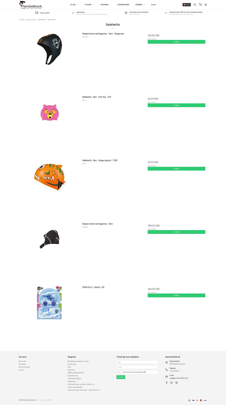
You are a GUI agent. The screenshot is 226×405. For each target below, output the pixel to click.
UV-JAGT (73, 5)
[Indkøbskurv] (200, 4)
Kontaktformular (73, 376)
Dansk (188, 4)
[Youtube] (171, 383)
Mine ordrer (22, 361)
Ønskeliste (22, 364)
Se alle (153, 5)
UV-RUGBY (88, 5)
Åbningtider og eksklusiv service (78, 361)
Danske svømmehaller (75, 387)
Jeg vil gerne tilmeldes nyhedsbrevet (133, 372)
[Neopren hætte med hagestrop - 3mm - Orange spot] (49, 62)
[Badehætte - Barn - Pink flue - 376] (49, 125)
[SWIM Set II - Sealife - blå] (49, 316)
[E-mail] (137, 367)
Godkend (121, 377)
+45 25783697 (174, 371)
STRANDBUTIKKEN (123, 5)
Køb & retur (71, 370)
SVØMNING (138, 5)
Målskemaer (72, 381)
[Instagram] (176, 383)
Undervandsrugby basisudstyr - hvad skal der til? (84, 390)
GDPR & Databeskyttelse (76, 373)
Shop (69, 367)
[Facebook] (166, 383)
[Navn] (137, 362)
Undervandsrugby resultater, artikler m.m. (81, 384)
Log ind (21, 370)
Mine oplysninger (24, 367)
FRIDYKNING (104, 5)
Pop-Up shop (72, 364)
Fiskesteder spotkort (74, 378)
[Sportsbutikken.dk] (30, 4)
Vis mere (176, 42)
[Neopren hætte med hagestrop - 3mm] (49, 252)
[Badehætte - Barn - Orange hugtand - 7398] (49, 189)
